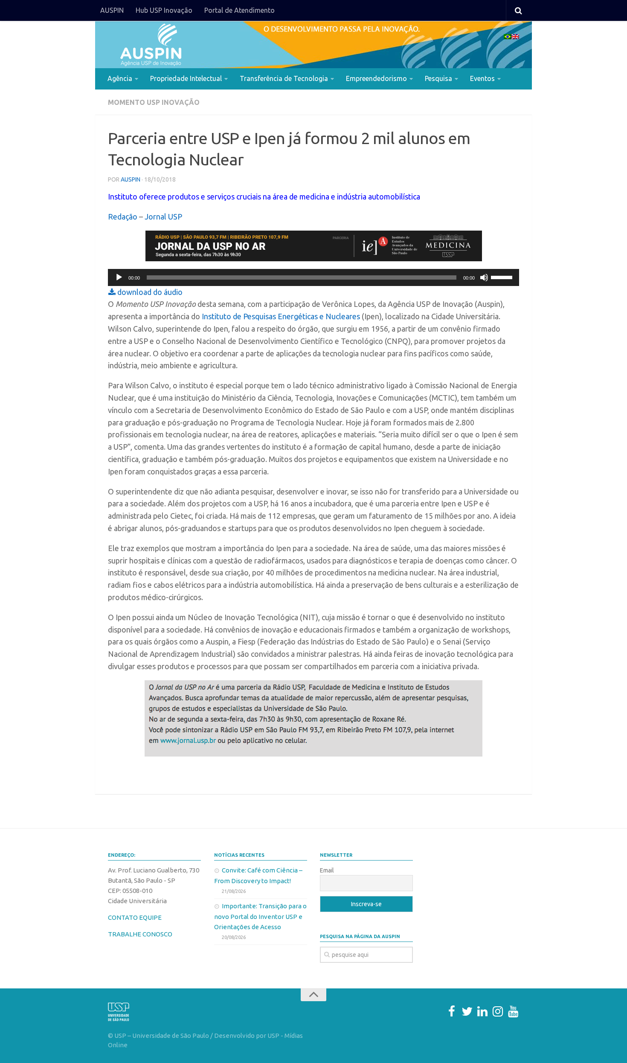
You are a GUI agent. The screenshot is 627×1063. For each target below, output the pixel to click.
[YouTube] (513, 1011)
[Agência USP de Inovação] (150, 44)
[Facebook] (452, 1011)
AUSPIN (112, 10)
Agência (119, 78)
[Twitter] (467, 1011)
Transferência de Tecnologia (284, 78)
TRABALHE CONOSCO (140, 934)
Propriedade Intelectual (186, 78)
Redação (122, 216)
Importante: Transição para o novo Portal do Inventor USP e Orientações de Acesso (260, 916)
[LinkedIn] (482, 1011)
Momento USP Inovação (154, 102)
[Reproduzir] (119, 277)
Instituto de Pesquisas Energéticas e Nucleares (280, 316)
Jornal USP (163, 216)
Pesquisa (438, 78)
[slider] (503, 276)
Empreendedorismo (376, 78)
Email (327, 870)
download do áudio (149, 292)
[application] (313, 277)
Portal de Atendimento (239, 10)
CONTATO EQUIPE (135, 917)
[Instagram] (498, 1011)
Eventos (482, 78)
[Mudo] (484, 277)
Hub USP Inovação (164, 10)
